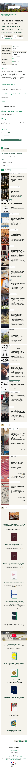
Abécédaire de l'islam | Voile (14, 644)
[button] (20, 741)
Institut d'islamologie (4, 14)
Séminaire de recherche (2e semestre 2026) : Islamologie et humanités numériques (17, 218)
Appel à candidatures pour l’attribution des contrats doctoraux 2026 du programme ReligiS (17, 205)
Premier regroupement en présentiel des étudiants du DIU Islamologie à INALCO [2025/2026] (18, 411)
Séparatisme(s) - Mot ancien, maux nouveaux (14, 697)
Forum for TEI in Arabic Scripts (17, 384)
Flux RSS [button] (23, 741)
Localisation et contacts (14, 750)
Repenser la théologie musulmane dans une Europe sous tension (14, 583)
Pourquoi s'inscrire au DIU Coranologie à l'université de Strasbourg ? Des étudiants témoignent (17, 369)
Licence (16, 14)
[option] (14, 179)
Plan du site (8, 756)
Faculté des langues (8, 38)
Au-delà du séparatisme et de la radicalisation (14, 663)
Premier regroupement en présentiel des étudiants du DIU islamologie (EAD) (17, 334)
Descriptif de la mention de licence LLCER (12, 139)
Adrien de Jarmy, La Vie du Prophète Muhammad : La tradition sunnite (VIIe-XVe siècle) (14, 564)
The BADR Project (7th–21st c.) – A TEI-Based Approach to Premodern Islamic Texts (18, 234)
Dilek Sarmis (6, 135)
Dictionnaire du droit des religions (14, 730)
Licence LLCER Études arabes (7, 15)
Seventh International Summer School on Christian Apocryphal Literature (17, 486)
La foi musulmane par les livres (14, 714)
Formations (11, 14)
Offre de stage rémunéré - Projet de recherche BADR (18, 284)
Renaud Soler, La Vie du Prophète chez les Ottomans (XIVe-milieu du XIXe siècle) (14, 545)
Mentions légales (14, 756)
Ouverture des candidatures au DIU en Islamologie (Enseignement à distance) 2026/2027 (17, 192)
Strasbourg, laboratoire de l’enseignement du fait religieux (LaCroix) (18, 298)
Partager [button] (17, 741)
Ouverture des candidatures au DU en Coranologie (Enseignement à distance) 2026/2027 (17, 178)
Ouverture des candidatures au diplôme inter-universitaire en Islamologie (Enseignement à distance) (17, 272)
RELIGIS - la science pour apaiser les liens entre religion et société (18, 396)
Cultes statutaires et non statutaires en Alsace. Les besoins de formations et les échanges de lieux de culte (17, 461)
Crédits (20, 756)
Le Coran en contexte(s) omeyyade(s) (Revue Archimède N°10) (14, 680)
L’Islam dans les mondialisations (14, 623)
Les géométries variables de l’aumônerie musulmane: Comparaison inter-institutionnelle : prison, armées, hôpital (14, 603)
